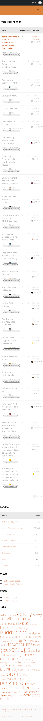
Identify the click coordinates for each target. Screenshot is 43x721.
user (25, 691)
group (5, 650)
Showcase (6, 553)
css (29, 636)
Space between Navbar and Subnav (9, 199)
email (14, 640)
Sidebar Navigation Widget (10, 357)
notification (35, 663)
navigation (26, 662)
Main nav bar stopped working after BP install (9, 237)
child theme (9, 637)
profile (15, 673)
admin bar (6, 623)
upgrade (8, 692)
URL (19, 692)
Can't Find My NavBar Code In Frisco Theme (9, 140)
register (23, 678)
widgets (19, 696)
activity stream (13, 618)
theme (28, 687)
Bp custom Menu (9, 96)
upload (14, 692)
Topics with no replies (12, 584)
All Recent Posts (10, 597)
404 (2, 615)
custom (37, 636)
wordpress (32, 695)
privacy (33, 670)
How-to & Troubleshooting (12, 54)
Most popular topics (11, 581)
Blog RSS (6, 712)
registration (13, 683)
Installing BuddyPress (11, 73)
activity (37, 615)
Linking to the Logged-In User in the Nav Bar (10, 340)
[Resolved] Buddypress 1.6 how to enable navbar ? (8, 160)
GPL (3, 716)
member (30, 654)
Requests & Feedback (11, 462)
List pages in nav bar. (9, 389)
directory (3, 641)
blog (20, 628)
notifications (8, 665)
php (29, 665)
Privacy (18, 716)
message (30, 660)
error (23, 640)
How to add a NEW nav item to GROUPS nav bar (10, 218)
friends (36, 644)
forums (26, 644)
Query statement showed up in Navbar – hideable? (10, 181)
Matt (36, 709)
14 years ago (36, 156)
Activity (23, 614)
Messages (4, 662)
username (33, 691)
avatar (23, 623)
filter (5, 645)
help (39, 650)
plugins (15, 669)
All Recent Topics (10, 600)
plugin (5, 668)
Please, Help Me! (9, 109)
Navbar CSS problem (7, 304)
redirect (11, 679)
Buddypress (13, 632)
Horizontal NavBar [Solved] (10, 272)
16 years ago (36, 404)
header (33, 651)
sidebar (3, 688)
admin (31, 619)
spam (10, 688)
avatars (33, 624)
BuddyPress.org (4, 10)
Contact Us (10, 716)
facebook (32, 641)
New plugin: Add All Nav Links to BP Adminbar (10, 407)
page (20, 666)
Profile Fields (29, 675)
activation (10, 615)
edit (7, 641)
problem (3, 675)
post (22, 669)
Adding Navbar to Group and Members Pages (10, 64)
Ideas (4, 559)
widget (12, 695)
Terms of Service (27, 716)
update (2, 692)
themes (39, 688)
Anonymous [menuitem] (40, 3)
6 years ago (36, 61)
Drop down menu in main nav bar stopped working (9, 255)
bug (2, 636)
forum (13, 644)
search (31, 684)
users (4, 695)
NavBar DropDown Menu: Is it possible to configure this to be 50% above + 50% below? (10, 450)
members (9, 658)
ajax (15, 623)
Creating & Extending (10, 89)
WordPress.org (7, 709)
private (38, 670)
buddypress (35, 633)
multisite (15, 662)
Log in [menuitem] (33, 3)
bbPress (8, 627)
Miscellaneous (7, 565)
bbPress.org (17, 709)
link (11, 655)
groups (20, 649)
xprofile (5, 698)
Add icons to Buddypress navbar (10, 81)
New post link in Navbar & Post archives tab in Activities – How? (9, 426)
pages (24, 666)
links (14, 655)
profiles (3, 679)
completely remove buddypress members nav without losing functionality (10, 42)
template (17, 689)
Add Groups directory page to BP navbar (10, 322)
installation (4, 655)
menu (23, 659)
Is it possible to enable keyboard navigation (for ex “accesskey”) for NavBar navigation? (10, 474)
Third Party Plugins (9, 547)
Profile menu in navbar (8, 123)
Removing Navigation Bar (8, 373)
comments (20, 636)
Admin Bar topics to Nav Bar (9, 288)
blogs (26, 628)
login (21, 654)
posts (27, 670)
